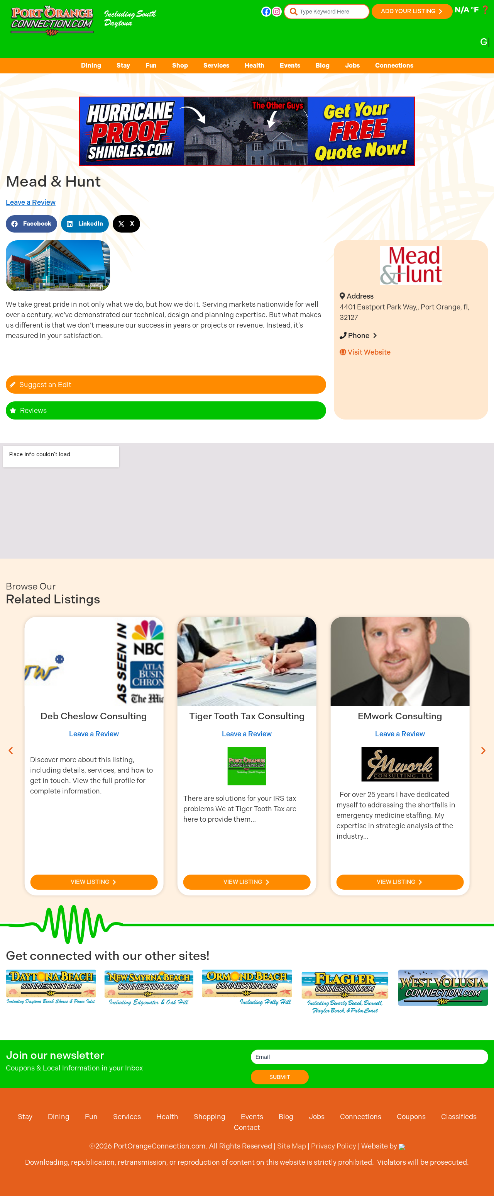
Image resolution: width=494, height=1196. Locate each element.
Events (290, 65)
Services (216, 65)
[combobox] (327, 11)
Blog (323, 65)
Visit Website (368, 352)
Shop (180, 65)
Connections (394, 65)
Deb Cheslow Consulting (94, 716)
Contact (247, 1127)
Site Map (291, 1146)
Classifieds (459, 1117)
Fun (151, 65)
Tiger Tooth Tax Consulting (247, 716)
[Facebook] (266, 12)
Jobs (352, 65)
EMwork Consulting (400, 716)
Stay (123, 65)
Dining (91, 65)
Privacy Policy (333, 1146)
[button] (31, 224)
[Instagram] (277, 12)
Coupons (411, 1117)
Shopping (209, 1117)
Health (254, 65)
